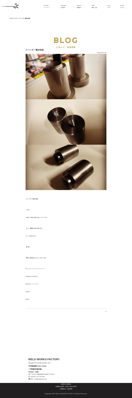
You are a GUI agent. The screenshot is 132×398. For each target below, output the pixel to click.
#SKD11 (28, 291)
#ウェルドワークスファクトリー (35, 268)
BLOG (16, 18)
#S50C (28, 299)
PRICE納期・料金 (94, 6)
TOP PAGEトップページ (47, 6)
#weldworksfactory (32, 276)
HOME (11, 18)
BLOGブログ (109, 6)
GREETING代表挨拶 (63, 6)
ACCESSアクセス (122, 6)
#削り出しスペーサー (32, 284)
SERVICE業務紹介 (79, 6)
